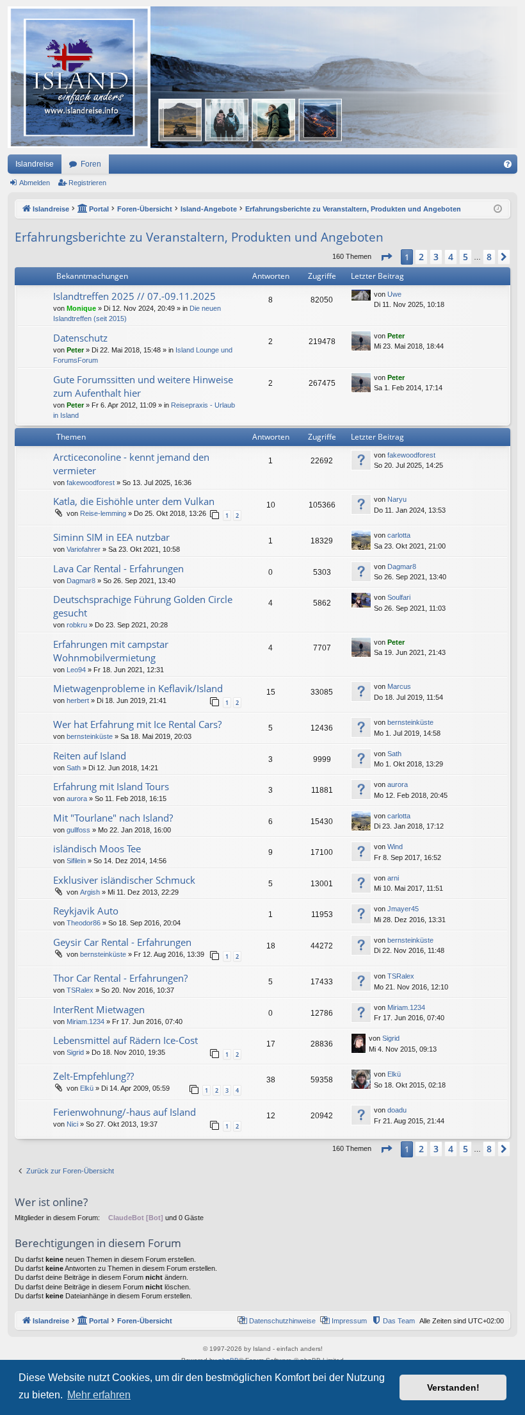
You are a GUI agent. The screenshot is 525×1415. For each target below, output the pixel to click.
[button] (386, 257)
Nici (72, 1124)
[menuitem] (507, 164)
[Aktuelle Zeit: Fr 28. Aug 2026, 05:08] (498, 209)
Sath (74, 768)
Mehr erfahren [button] (99, 1394)
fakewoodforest (91, 482)
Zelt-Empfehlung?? (93, 1076)
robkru (77, 625)
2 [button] (421, 257)
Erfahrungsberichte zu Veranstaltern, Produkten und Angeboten (199, 237)
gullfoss (78, 830)
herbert (78, 700)
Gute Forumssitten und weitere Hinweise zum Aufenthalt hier (143, 386)
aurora (77, 798)
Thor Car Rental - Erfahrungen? (120, 978)
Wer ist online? (51, 1202)
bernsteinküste (90, 736)
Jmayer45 (403, 909)
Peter (75, 350)
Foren (91, 164)
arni (393, 878)
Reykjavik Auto (85, 910)
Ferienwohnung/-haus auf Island (124, 1111)
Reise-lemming (103, 513)
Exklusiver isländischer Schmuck (124, 879)
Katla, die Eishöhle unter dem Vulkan (133, 501)
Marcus (399, 686)
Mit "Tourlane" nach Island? (113, 817)
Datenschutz (80, 337)
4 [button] (450, 257)
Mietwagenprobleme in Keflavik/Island (138, 688)
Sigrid (75, 1052)
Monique (81, 308)
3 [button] (436, 257)
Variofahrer (84, 549)
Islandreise (34, 164)
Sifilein (76, 861)
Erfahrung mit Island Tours (111, 786)
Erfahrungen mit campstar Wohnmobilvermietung (110, 651)
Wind (395, 846)
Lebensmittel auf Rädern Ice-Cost (125, 1040)
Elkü (86, 1088)
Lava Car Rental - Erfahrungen (118, 568)
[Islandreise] (262, 77)
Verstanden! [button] (453, 1387)
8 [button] (489, 257)
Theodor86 (84, 923)
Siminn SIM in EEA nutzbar (111, 537)
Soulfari (398, 597)
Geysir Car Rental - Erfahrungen (122, 942)
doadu (397, 1110)
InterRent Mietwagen (99, 1009)
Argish (90, 892)
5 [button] (465, 257)
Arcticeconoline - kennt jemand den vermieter (131, 464)
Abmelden (34, 182)
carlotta (398, 535)
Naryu (397, 499)
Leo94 (76, 670)
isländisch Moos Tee (97, 848)
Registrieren (87, 182)
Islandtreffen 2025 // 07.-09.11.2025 (134, 296)
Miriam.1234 (85, 1021)
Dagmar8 (81, 580)
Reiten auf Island (89, 755)
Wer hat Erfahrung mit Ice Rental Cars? (137, 724)
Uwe (394, 294)
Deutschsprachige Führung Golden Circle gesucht (142, 606)
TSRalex (80, 990)
